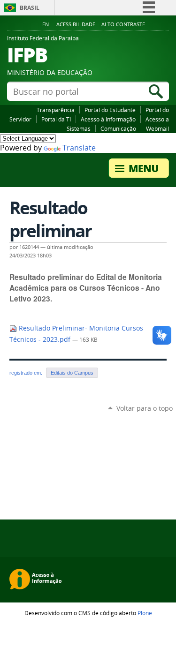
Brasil (29, 8)
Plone (145, 613)
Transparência (56, 109)
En (45, 24)
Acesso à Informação (108, 119)
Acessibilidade (75, 24)
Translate (79, 148)
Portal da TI (56, 119)
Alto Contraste (123, 24)
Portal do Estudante (110, 109)
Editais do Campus (72, 373)
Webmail (157, 128)
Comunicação (118, 128)
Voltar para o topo (144, 408)
